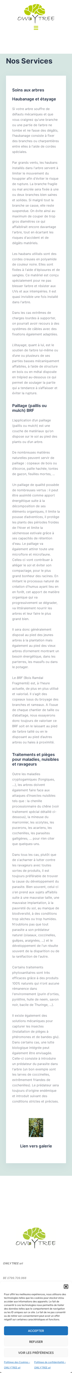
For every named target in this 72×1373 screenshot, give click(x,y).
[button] (66, 1287)
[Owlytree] (35, 14)
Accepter (36, 1331)
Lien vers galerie (36, 1146)
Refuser (36, 1342)
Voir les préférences (36, 1353)
